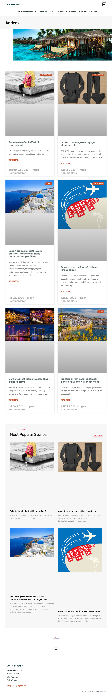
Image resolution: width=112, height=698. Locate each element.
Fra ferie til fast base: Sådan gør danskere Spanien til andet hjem (80, 380)
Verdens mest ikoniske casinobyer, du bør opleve (29, 380)
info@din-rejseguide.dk (16, 685)
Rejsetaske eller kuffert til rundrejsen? (24, 143)
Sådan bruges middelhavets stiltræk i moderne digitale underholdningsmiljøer (25, 254)
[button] (104, 4)
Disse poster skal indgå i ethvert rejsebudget (80, 268)
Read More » (14, 160)
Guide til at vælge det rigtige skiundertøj (78, 144)
